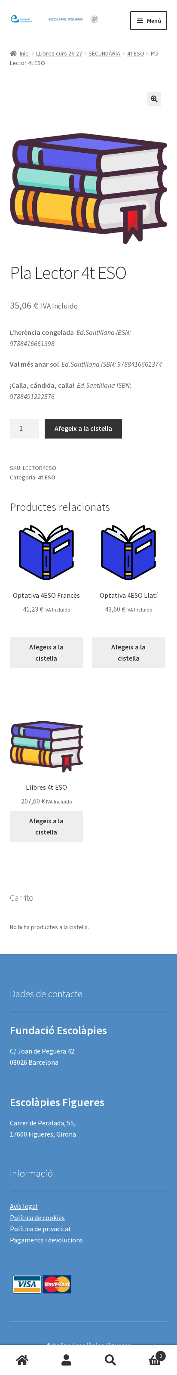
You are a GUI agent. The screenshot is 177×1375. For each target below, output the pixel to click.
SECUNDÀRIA (104, 53)
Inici (25, 53)
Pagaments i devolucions (46, 1240)
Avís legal (24, 1206)
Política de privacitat (40, 1228)
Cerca (110, 1360)
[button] (154, 99)
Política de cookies (37, 1217)
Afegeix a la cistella (83, 428)
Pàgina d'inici (22, 1360)
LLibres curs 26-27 (59, 53)
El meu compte (66, 1360)
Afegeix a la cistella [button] (46, 652)
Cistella (147, 1353)
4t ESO (135, 53)
